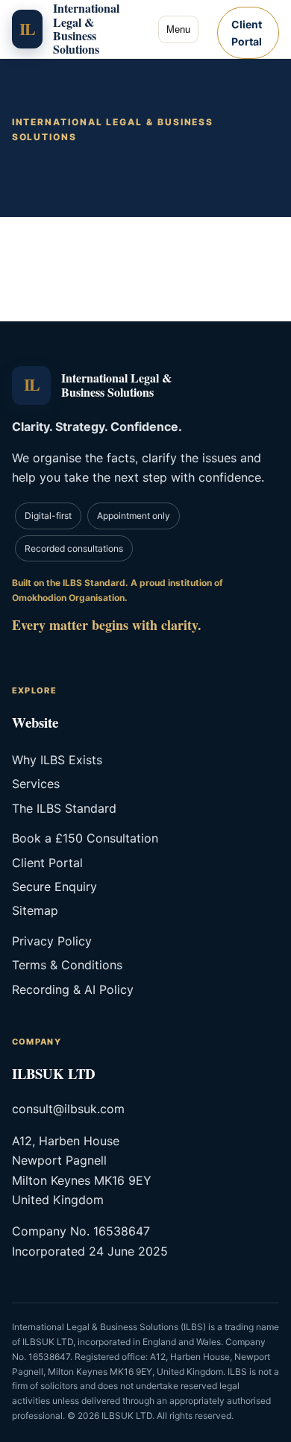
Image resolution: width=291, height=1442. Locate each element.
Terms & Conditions (67, 964)
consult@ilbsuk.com (68, 1108)
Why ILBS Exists (57, 759)
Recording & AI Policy (73, 989)
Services (36, 783)
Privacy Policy (52, 940)
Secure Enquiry (54, 886)
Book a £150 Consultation (85, 838)
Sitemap (35, 910)
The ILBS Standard (64, 808)
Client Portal (246, 33)
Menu (178, 29)
